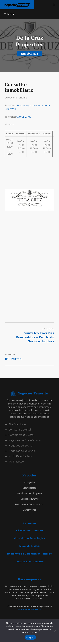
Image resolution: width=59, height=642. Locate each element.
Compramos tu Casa (21, 434)
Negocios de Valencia (21, 450)
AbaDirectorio (17, 424)
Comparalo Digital (19, 429)
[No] (55, 630)
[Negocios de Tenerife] (17, 4)
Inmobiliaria (29, 53)
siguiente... (11, 354)
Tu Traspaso (16, 461)
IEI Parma (13, 358)
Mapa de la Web (29, 545)
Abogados (29, 482)
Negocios (29, 475)
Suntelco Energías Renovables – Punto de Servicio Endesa (35, 337)
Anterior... (48, 328)
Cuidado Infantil (30, 498)
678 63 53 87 (23, 116)
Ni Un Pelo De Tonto (21, 456)
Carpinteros (29, 509)
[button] (54, 4)
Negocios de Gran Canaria (24, 440)
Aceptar (30, 637)
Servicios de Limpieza (29, 493)
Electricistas (29, 487)
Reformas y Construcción (29, 504)
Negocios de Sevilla (20, 445)
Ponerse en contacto (29, 609)
